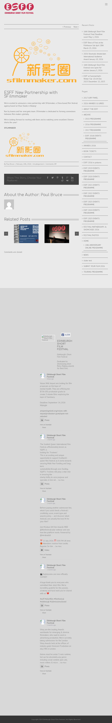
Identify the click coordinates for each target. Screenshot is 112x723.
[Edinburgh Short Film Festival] (48, 338)
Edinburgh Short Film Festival (56, 375)
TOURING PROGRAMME (93, 272)
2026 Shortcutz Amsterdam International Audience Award (95, 56)
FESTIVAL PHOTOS (91, 235)
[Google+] (67, 178)
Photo (47, 420)
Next (75, 27)
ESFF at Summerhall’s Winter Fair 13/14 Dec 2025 (93, 79)
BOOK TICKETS (90, 151)
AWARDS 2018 (90, 145)
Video (47, 550)
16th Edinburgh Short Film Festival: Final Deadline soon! (94, 34)
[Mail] (72, 180)
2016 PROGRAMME (93, 124)
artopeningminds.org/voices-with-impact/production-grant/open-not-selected (54, 414)
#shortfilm (49, 599)
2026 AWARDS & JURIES (94, 103)
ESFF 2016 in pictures (92, 162)
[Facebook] (48, 178)
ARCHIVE (87, 114)
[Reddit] (62, 180)
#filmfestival (59, 599)
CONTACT (88, 157)
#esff (42, 599)
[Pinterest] (57, 178)
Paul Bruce (10, 164)
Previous (67, 27)
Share (44, 427)
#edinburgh (44, 601)
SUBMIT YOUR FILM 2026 (94, 266)
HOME (86, 241)
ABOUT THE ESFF (91, 109)
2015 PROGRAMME (93, 119)
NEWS (86, 255)
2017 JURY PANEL (91, 98)
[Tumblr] (62, 178)
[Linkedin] (72, 178)
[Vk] (67, 180)
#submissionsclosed (58, 601)
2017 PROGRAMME (93, 130)
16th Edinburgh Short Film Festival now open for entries (94, 68)
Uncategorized (38, 164)
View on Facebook (45, 425)
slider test (88, 260)
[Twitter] (52, 178)
